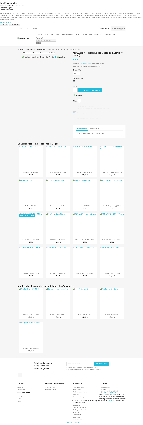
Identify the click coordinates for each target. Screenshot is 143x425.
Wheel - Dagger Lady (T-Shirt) (112, 206)
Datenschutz (77, 414)
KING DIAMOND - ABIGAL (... (85, 273)
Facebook (20, 375)
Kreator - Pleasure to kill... (58, 206)
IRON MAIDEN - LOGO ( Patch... (112, 239)
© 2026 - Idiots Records (71, 422)
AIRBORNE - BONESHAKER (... (31, 273)
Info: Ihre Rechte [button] (5, 22)
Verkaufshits (21, 389)
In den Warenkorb (90, 90)
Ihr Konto (77, 384)
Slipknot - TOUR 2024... (85, 206)
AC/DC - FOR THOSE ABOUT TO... (112, 172)
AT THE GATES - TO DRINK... (31, 239)
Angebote (20, 387)
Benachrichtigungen (79, 397)
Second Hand (109, 35)
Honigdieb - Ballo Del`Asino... (31, 348)
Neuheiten (43, 35)
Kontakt (20, 398)
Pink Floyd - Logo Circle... (58, 239)
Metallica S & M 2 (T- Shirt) (112, 273)
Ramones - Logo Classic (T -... (58, 314)
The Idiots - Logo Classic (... (31, 172)
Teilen (79, 101)
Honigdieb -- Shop (50, 389)
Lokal (19, 401)
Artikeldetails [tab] (94, 128)
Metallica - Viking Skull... (112, 314)
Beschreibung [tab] (82, 128)
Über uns (20, 396)
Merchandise (68, 35)
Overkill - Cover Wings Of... (85, 172)
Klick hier (110, 400)
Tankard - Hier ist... (31, 206)
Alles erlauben (15, 25)
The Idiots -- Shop (50, 387)
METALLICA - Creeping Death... (85, 239)
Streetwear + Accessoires (88, 35)
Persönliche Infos (78, 387)
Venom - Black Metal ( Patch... (58, 172)
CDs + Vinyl (55, 35)
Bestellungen (77, 389)
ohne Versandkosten (85, 63)
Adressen (76, 394)
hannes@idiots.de (110, 393)
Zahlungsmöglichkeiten (80, 410)
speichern (4, 25)
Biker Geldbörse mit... (85, 314)
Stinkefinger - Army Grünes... (58, 273)
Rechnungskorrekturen (80, 392)
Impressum (76, 412)
